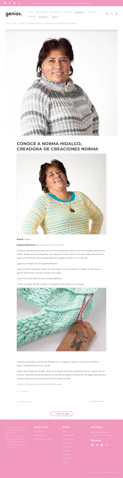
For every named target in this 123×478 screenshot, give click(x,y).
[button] (107, 13)
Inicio (7, 23)
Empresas (66, 443)
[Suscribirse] (115, 432)
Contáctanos (39, 431)
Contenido (43, 17)
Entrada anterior (25, 402)
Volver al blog (62, 414)
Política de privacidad (43, 439)
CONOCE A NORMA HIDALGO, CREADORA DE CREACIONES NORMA (47, 23)
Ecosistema (79, 12)
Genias (96, 472)
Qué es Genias (68, 435)
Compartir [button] (24, 391)
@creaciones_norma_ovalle (50, 245)
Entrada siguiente (97, 401)
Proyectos (66, 451)
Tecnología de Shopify (109, 472)
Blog (15, 23)
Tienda (54, 17)
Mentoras (66, 454)
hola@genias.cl (40, 435)
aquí (60, 384)
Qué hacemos (68, 439)
